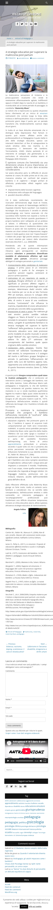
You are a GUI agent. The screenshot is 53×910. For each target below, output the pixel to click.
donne (22, 806)
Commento (10, 671)
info (24, 513)
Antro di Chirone (26, 14)
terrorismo (9, 835)
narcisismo (40, 813)
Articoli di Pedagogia (24, 38)
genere (13, 810)
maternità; (37, 632)
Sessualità (15, 832)
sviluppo (35, 832)
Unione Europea (21, 835)
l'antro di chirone (19, 813)
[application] (26, 751)
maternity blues (11, 634)
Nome (9, 699)
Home (10, 38)
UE (14, 835)
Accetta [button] (24, 906)
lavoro (27, 813)
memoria (33, 813)
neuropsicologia (11, 817)
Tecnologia (41, 832)
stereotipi (28, 832)
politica (23, 822)
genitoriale (38, 261)
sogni (21, 832)
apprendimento (14, 444)
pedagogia (20, 634)
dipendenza (9, 806)
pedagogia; (11, 822)
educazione (30, 806)
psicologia (35, 821)
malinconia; (29, 632)
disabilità (16, 806)
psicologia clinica (13, 826)
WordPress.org (11, 892)
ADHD (7, 801)
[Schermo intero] (45, 761)
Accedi (7, 884)
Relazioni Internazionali (20, 829)
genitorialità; (20, 810)
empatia (8, 810)
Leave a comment (38, 58)
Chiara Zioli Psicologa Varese (16, 864)
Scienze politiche (35, 829)
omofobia (20, 817)
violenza (31, 835)
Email (9, 707)
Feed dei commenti (13, 889)
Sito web (9, 716)
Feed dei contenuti (12, 887)
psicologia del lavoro (28, 826)
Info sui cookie (35, 906)
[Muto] (41, 761)
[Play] (8, 761)
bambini (28, 803)
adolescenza (21, 801)
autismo (22, 803)
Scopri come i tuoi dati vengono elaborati (22, 733)
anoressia (37, 801)
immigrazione (9, 813)
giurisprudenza (35, 809)
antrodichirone (24, 58)
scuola (8, 832)
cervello (41, 803)
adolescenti (13, 801)
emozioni (43, 113)
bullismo (34, 803)
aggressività (30, 801)
